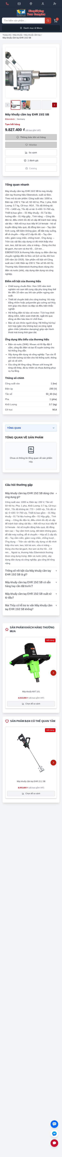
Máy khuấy (17, 35)
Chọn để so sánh (32, 704)
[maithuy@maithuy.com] (19, 3)
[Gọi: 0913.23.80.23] (7, 3)
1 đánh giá (33, 160)
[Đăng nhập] (42, 3)
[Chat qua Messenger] (54, 1133)
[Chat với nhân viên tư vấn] (54, 1143)
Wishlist (33, 145)
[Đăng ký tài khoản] (54, 3)
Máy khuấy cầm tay (32, 35)
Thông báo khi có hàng (33, 137)
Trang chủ (7, 35)
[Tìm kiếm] (48, 21)
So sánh (33, 152)
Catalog (33, 168)
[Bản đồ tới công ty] (30, 3)
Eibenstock (10, 119)
